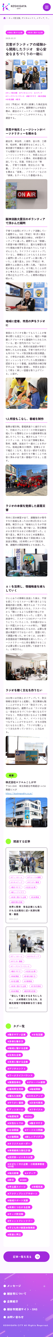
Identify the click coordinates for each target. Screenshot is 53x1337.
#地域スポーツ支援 (18, 1200)
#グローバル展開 (36, 1082)
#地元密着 (13, 1173)
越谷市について (17, 1293)
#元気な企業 (14, 1055)
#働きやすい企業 (17, 1034)
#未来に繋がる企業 (18, 1061)
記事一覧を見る (22, 1256)
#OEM (23, 1180)
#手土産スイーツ (17, 1186)
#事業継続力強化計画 (19, 1150)
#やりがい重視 (15, 1102)
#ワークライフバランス (20, 1075)
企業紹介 (12, 1301)
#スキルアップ (35, 1096)
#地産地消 (13, 1116)
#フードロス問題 (34, 1130)
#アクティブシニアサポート (22, 1193)
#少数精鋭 (13, 1136)
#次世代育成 (36, 1102)
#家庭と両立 (14, 1234)
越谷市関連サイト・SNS (22, 1309)
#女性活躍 (37, 1034)
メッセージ (14, 1286)
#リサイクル (36, 1109)
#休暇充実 (37, 1186)
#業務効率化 (14, 1082)
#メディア (30, 1173)
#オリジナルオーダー (19, 1143)
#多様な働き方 (15, 1041)
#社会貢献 (13, 1130)
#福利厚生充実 (15, 1089)
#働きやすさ (36, 1123)
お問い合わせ (15, 1317)
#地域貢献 (35, 1089)
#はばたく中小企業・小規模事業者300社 (26, 1165)
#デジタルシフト (17, 1068)
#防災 (11, 1180)
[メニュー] (47, 7)
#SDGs (28, 1116)
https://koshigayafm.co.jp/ (19, 793)
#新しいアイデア (34, 1136)
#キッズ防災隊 (15, 1214)
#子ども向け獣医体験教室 (21, 1227)
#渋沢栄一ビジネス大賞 (20, 1157)
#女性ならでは (15, 1123)
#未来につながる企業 (19, 1207)
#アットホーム (15, 1109)
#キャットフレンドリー (20, 1220)
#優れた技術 (14, 1096)
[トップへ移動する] (4, 18)
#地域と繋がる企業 (18, 1048)
